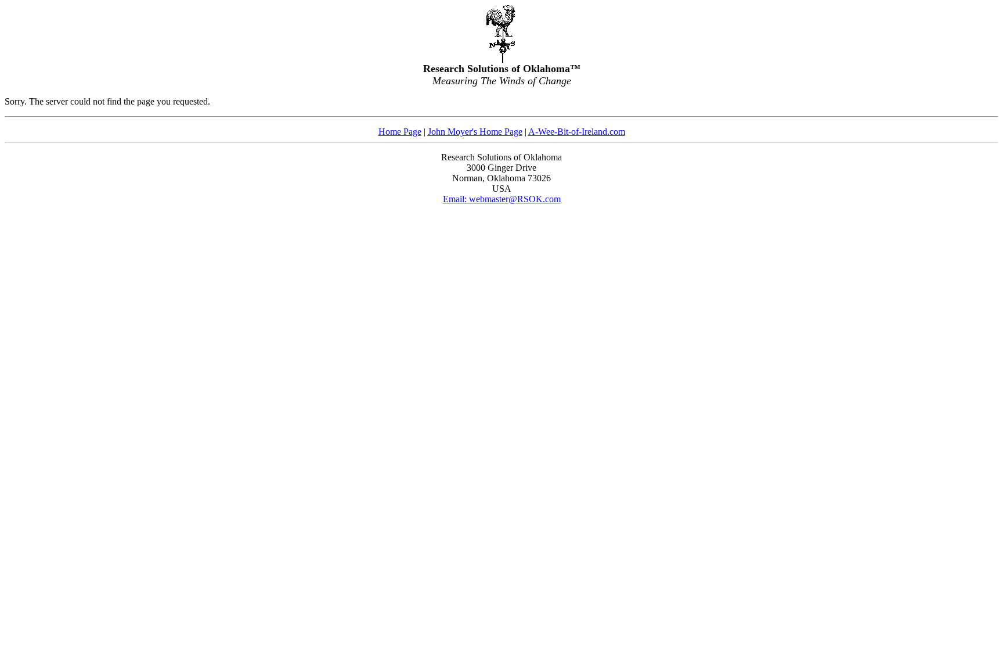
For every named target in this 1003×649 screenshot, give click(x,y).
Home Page (399, 132)
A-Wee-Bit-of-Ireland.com (576, 132)
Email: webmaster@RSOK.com (502, 199)
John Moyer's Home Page (475, 132)
